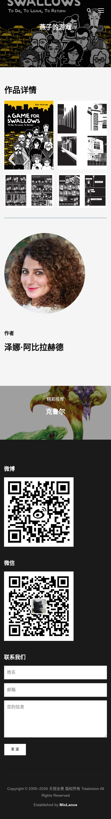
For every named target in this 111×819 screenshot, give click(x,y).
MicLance (68, 805)
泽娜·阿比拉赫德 (34, 347)
